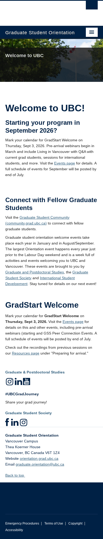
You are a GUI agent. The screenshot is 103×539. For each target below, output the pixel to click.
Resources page (25, 353)
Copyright (75, 523)
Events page (64, 163)
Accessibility (14, 530)
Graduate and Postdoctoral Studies (34, 272)
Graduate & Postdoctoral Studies (35, 372)
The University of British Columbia (37, 11)
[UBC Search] (92, 6)
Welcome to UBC (24, 55)
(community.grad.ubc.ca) (26, 223)
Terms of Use (53, 523)
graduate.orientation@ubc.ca (40, 464)
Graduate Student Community (44, 217)
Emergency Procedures (22, 523)
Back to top (15, 475)
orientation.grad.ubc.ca (39, 458)
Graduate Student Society (28, 413)
